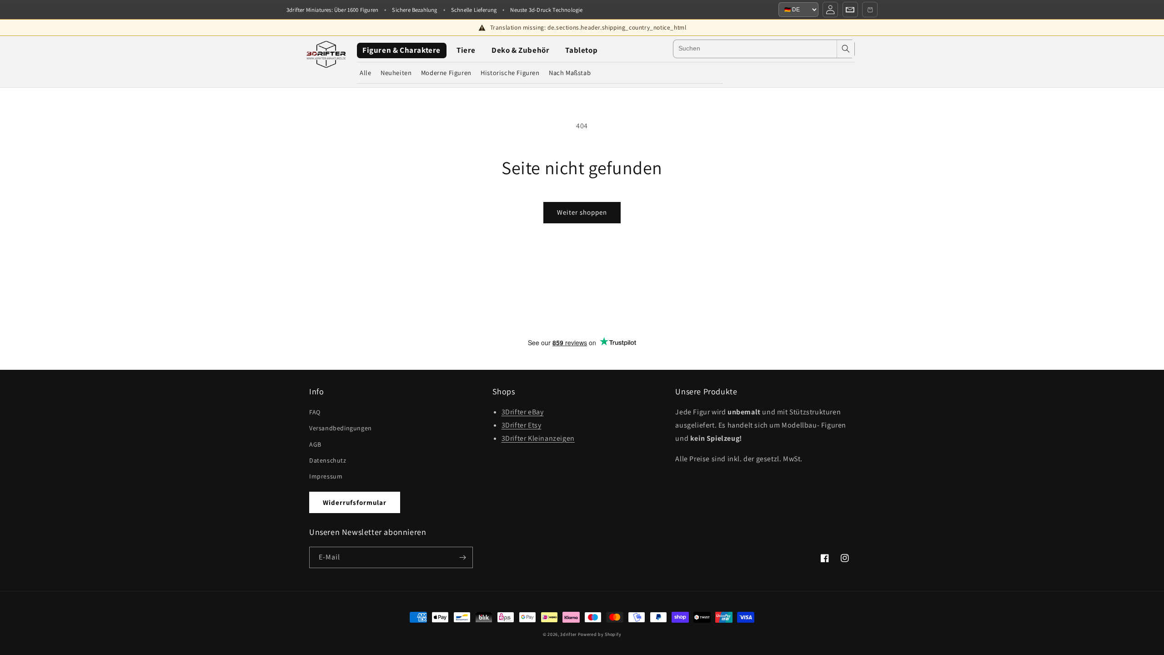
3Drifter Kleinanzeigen (538, 438)
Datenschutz (327, 460)
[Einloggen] (830, 9)
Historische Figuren (510, 72)
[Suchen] (846, 49)
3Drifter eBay (523, 412)
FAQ (315, 412)
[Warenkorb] (870, 9)
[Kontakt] (850, 9)
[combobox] (755, 49)
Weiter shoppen (582, 212)
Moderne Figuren (446, 72)
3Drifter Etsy (522, 425)
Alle (365, 72)
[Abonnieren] (462, 557)
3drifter (568, 634)
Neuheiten (396, 72)
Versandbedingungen (340, 428)
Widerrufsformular (354, 502)
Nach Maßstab (570, 72)
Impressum (325, 476)
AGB (315, 444)
